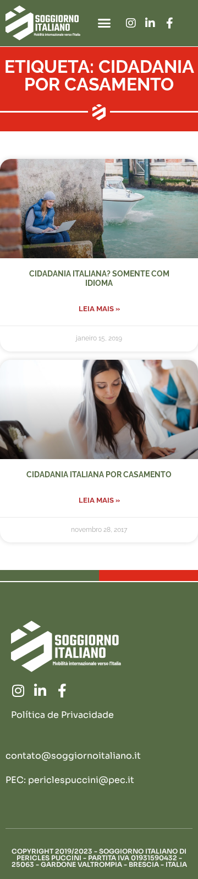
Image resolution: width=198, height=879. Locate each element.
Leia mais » (99, 309)
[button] (104, 23)
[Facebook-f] (169, 23)
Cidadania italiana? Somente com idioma (99, 278)
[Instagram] (130, 23)
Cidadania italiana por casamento (99, 474)
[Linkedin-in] (150, 23)
